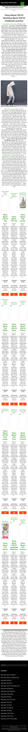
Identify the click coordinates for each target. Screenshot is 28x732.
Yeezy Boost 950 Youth (17, 656)
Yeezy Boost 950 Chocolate (10, 650)
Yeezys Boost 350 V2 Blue (7, 694)
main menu (26, 4)
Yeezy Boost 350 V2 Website (23, 521)
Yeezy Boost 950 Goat (6, 680)
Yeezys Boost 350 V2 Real (11, 641)
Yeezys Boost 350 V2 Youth (7, 713)
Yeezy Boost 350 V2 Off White (8, 675)
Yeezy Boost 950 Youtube (9, 2)
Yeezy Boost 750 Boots (13, 645)
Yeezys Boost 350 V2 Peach (10, 630)
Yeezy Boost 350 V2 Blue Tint (23, 411)
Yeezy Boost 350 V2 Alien (10, 24)
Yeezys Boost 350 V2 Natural (8, 691)
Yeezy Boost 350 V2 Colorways (14, 730)
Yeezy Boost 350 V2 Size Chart (8, 699)
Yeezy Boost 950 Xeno (6, 696)
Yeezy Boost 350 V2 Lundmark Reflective (14, 545)
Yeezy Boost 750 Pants (6, 702)
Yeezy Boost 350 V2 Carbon (9, 633)
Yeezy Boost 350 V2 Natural (12, 654)
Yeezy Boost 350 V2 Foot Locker (5, 435)
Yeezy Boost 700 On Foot (18, 728)
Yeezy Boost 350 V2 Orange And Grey (10, 677)
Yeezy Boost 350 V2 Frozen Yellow (9, 718)
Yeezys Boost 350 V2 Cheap (5, 193)
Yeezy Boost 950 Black (6, 710)
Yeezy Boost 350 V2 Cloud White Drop (10, 686)
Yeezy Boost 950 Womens (7, 688)
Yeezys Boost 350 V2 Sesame (12, 642)
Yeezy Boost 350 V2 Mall (13, 638)
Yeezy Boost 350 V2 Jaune (16, 647)
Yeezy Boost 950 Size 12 (6, 683)
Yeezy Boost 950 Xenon (10, 651)
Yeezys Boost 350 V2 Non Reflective (8, 9)
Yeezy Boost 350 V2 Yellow (7, 728)
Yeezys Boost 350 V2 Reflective (14, 195)
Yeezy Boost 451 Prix (10, 109)
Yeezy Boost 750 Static (6, 705)
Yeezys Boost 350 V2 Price (7, 716)
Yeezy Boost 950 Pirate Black (14, 411)
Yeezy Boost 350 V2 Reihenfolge (20, 729)
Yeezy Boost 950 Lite (14, 219)
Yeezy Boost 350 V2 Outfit (16, 725)
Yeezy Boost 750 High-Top (7, 707)
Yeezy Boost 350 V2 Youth (23, 302)
